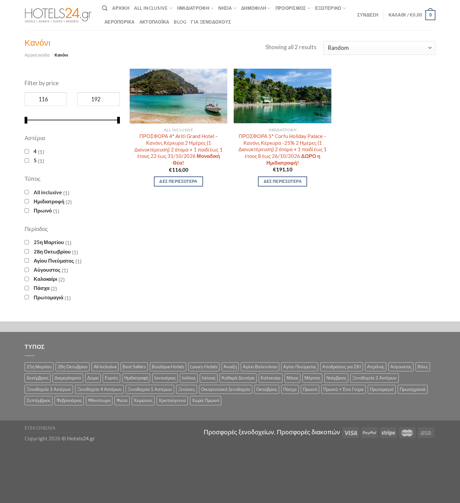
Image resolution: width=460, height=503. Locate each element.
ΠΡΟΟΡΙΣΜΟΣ (290, 8)
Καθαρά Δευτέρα (238, 377)
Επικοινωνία (40, 428)
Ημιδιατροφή (193, 8)
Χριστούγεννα (172, 400)
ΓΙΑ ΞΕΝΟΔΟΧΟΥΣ (211, 22)
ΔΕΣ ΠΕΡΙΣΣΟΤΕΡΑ (178, 181)
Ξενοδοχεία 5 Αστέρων (150, 389)
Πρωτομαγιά (48, 297)
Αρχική (120, 8)
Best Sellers (134, 366)
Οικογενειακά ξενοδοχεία (225, 389)
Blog (180, 22)
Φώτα (122, 400)
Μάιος (292, 377)
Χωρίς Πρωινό (205, 400)
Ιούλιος (189, 377)
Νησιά (225, 8)
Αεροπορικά (119, 22)
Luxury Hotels (204, 366)
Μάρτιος (312, 377)
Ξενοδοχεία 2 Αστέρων (374, 377)
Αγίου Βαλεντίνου (260, 366)
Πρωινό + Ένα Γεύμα (343, 389)
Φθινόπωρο (99, 400)
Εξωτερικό (328, 8)
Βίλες (423, 366)
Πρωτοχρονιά (413, 389)
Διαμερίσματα (68, 377)
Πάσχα (42, 288)
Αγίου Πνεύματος (54, 261)
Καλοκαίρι (45, 279)
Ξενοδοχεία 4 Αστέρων (99, 389)
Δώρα (93, 377)
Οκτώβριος (266, 389)
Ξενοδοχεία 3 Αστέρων (49, 389)
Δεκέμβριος (37, 377)
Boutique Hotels (168, 366)
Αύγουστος (47, 270)
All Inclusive (151, 8)
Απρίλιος (375, 366)
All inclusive (48, 192)
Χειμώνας (143, 400)
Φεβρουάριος (69, 400)
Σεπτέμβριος (39, 400)
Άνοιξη (230, 366)
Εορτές (111, 377)
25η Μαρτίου (49, 242)
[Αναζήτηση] (104, 8)
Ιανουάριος (165, 377)
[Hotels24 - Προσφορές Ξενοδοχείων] (58, 15)
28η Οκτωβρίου (52, 251)
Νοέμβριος (336, 377)
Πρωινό (43, 210)
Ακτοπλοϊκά (154, 22)
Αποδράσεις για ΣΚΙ (341, 366)
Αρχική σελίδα (37, 55)
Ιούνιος (209, 377)
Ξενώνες (186, 389)
